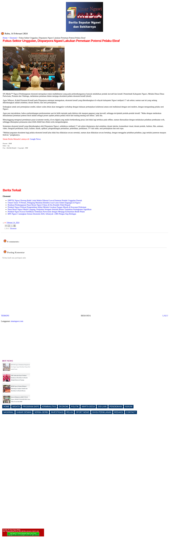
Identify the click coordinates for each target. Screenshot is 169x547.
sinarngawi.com (17, 321)
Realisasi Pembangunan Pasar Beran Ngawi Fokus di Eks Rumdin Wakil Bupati (39, 205)
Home (5, 38)
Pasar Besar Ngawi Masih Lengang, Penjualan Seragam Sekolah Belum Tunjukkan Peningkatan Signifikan (49, 209)
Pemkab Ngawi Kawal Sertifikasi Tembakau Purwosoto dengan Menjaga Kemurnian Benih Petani (46, 212)
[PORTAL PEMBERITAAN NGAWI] (84, 31)
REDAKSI (118, 412)
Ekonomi (13, 38)
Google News (35, 139)
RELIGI (69, 412)
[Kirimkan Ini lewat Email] (6, 225)
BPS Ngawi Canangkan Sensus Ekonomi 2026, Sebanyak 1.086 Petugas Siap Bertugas (42, 214)
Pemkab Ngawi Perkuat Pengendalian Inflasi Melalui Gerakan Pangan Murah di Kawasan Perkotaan (47, 207)
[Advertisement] (23, 170)
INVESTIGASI (57, 412)
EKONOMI (63, 406)
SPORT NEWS (82, 412)
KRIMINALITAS (49, 406)
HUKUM (128, 406)
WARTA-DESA (88, 406)
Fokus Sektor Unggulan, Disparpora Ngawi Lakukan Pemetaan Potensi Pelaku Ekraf (61, 40)
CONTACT (131, 412)
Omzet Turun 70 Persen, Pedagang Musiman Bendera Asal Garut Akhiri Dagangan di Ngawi (44, 203)
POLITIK (75, 406)
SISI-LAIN (102, 406)
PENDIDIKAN (115, 406)
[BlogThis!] (9, 225)
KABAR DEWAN (24, 412)
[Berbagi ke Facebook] (14, 225)
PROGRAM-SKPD (31, 406)
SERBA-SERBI (41, 412)
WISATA (16, 406)
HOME (6, 406)
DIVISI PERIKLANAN (101, 412)
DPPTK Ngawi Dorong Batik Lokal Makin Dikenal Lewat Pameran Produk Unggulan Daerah (45, 200)
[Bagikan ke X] (12, 225)
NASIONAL (8, 412)
